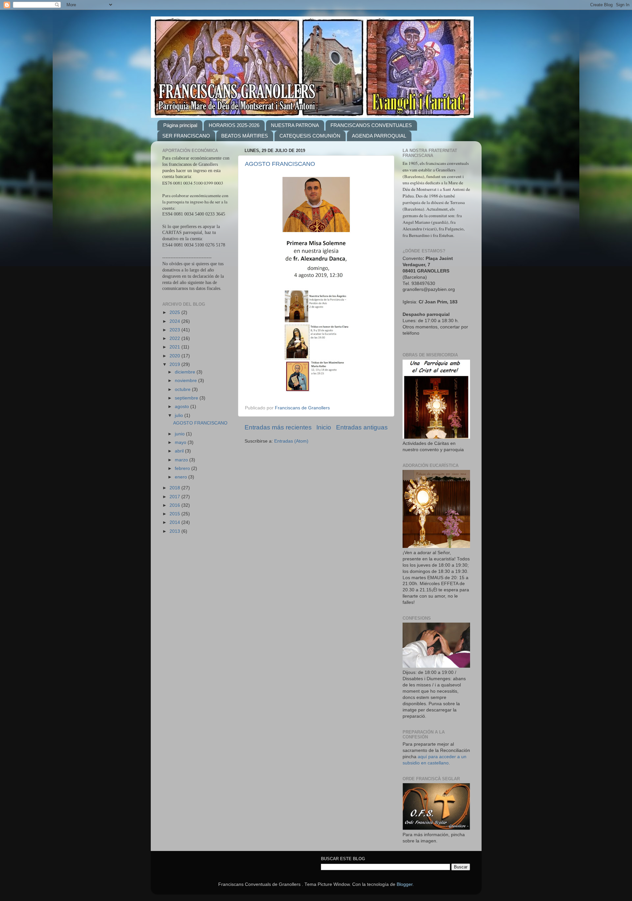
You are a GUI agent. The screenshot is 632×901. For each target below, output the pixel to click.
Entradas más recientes (278, 427)
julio (179, 415)
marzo (182, 459)
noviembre (186, 380)
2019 (175, 364)
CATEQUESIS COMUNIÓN (309, 136)
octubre (183, 389)
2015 (175, 513)
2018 (175, 487)
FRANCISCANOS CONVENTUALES (371, 125)
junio (180, 433)
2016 (175, 505)
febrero (183, 468)
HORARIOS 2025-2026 (234, 125)
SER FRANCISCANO (186, 136)
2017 (175, 496)
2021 (175, 347)
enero (181, 477)
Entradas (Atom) (291, 441)
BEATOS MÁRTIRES (244, 136)
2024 (175, 321)
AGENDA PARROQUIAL (379, 136)
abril (180, 451)
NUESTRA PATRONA (295, 125)
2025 (175, 312)
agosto (182, 406)
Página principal (180, 125)
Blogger (404, 884)
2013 (175, 531)
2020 (175, 355)
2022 (175, 338)
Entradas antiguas (362, 427)
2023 (175, 329)
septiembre (187, 398)
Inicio (323, 427)
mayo (181, 442)
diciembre (186, 372)
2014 (175, 522)
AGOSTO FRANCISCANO (280, 164)
